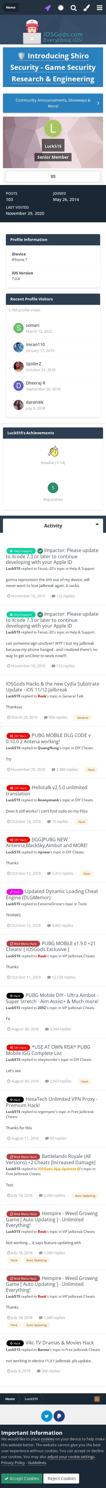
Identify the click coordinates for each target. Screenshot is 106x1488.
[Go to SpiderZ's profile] (19, 366)
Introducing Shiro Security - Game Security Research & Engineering (53, 67)
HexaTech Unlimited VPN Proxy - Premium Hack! (51, 1102)
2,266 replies (54, 1195)
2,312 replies (62, 873)
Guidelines (37, 1462)
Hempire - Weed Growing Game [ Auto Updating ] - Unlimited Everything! (52, 1219)
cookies (47, 1439)
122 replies (65, 596)
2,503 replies (60, 1081)
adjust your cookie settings (71, 1456)
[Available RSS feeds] (97, 1399)
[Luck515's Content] (53, 176)
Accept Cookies (24, 1478)
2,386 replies (66, 769)
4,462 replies (62, 925)
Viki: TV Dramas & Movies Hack (60, 1342)
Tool (16, 892)
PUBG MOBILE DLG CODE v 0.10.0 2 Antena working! (48, 738)
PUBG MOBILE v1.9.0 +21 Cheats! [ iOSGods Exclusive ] (51, 946)
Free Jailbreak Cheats (23, 1173)
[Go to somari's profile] (19, 328)
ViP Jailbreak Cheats (78, 955)
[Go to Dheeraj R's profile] (19, 386)
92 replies (57, 1138)
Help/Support (22, 551)
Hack (16, 996)
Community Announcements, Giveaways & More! (53, 103)
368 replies (50, 1370)
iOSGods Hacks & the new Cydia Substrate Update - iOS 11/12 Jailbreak (52, 687)
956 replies (57, 717)
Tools (82, 903)
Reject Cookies (61, 1478)
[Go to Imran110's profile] (19, 347)
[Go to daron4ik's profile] (19, 405)
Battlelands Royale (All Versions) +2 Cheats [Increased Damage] (50, 1159)
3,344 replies (60, 1029)
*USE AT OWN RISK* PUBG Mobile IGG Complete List (48, 1050)
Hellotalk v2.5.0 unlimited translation (46, 790)
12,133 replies (63, 977)
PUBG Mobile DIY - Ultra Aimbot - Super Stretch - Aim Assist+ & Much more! (52, 998)
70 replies (59, 821)
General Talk (72, 696)
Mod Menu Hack (25, 944)
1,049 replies (54, 1252)
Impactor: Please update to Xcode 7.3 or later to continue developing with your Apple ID (52, 556)
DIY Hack (19, 736)
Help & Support (82, 568)
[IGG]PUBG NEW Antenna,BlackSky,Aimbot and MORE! (46, 842)
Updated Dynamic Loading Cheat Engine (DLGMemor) (52, 894)
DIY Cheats (84, 747)
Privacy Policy (13, 1462)
